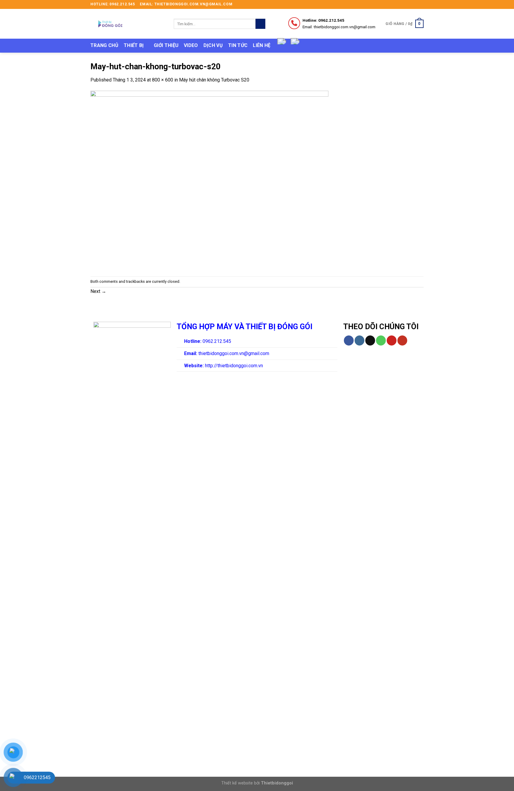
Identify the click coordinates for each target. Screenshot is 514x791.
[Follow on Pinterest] (392, 340)
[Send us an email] (420, 4)
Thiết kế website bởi (257, 783)
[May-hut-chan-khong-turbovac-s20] (209, 179)
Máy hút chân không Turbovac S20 (214, 80)
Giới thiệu (166, 45)
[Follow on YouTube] (402, 340)
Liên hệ (261, 45)
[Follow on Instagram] (409, 4)
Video (191, 45)
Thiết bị (134, 45)
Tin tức (237, 45)
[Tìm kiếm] (260, 24)
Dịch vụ (213, 45)
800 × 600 (162, 80)
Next (98, 291)
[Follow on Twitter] (415, 4)
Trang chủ (104, 45)
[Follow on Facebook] (403, 4)
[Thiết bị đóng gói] (127, 24)
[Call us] (381, 340)
